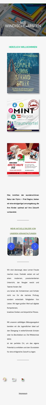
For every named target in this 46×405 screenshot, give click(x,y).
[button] (15, 246)
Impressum (23, 393)
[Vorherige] (11, 246)
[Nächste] (35, 246)
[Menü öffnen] (41, 11)
